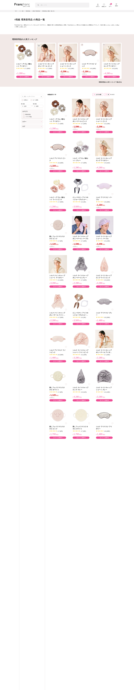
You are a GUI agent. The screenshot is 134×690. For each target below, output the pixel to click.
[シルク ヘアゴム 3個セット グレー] (81, 147)
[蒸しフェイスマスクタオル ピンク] (58, 225)
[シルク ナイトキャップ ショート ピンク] (68, 52)
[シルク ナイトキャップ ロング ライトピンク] (104, 264)
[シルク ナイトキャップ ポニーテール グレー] (81, 264)
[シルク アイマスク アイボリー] (104, 415)
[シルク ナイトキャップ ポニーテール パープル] (81, 225)
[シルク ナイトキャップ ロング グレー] (81, 376)
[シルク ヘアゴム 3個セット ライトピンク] (58, 186)
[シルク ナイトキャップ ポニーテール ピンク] (46, 52)
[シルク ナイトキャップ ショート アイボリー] (58, 264)
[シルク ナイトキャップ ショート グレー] (104, 376)
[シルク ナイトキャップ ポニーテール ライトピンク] (58, 301)
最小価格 (23, 103)
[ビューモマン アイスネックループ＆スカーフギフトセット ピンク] (81, 301)
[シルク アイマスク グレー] (104, 301)
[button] (41, 96)
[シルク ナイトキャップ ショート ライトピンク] (81, 338)
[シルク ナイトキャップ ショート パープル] (104, 225)
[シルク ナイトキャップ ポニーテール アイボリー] (104, 338)
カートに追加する (25, 76)
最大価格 (35, 103)
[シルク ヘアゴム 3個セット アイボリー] (24, 52)
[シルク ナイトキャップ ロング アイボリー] (112, 52)
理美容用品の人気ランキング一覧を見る (110, 82)
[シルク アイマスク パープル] (104, 186)
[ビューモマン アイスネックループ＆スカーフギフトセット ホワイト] (81, 186)
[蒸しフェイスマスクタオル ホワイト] (58, 376)
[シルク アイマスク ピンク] (90, 52)
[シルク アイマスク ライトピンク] (58, 338)
